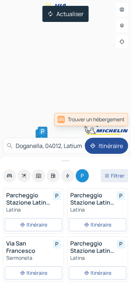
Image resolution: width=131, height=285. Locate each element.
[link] (91, 119)
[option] (9, 175)
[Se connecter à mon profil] (122, 9)
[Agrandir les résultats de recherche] (65, 161)
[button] (42, 131)
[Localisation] (122, 41)
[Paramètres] (122, 25)
